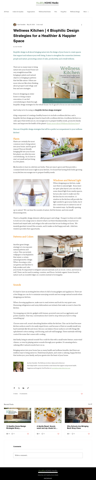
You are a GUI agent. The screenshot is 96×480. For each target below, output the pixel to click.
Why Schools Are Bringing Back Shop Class (77, 427)
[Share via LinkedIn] (23, 388)
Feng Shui (63, 12)
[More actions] (81, 25)
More (85, 12)
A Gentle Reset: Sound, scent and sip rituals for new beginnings (46, 427)
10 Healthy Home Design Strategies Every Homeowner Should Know (16, 427)
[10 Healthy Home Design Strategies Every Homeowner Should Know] (17, 415)
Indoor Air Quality (18, 12)
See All (90, 404)
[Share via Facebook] (14, 388)
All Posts (6, 12)
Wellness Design (75, 12)
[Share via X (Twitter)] (19, 388)
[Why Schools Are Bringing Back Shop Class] (78, 415)
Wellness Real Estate (45, 12)
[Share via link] (28, 388)
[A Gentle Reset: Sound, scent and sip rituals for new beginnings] (48, 415)
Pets (55, 12)
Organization (31, 12)
